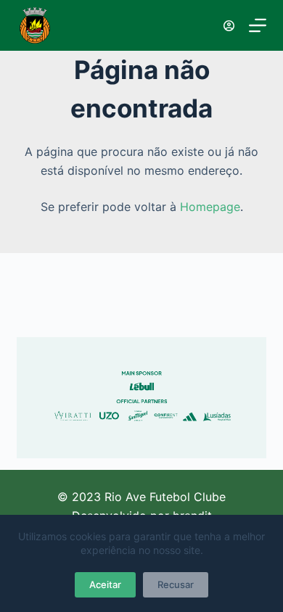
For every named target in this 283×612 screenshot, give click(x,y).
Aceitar (105, 584)
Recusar (175, 584)
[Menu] (257, 25)
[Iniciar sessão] (228, 25)
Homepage (210, 206)
